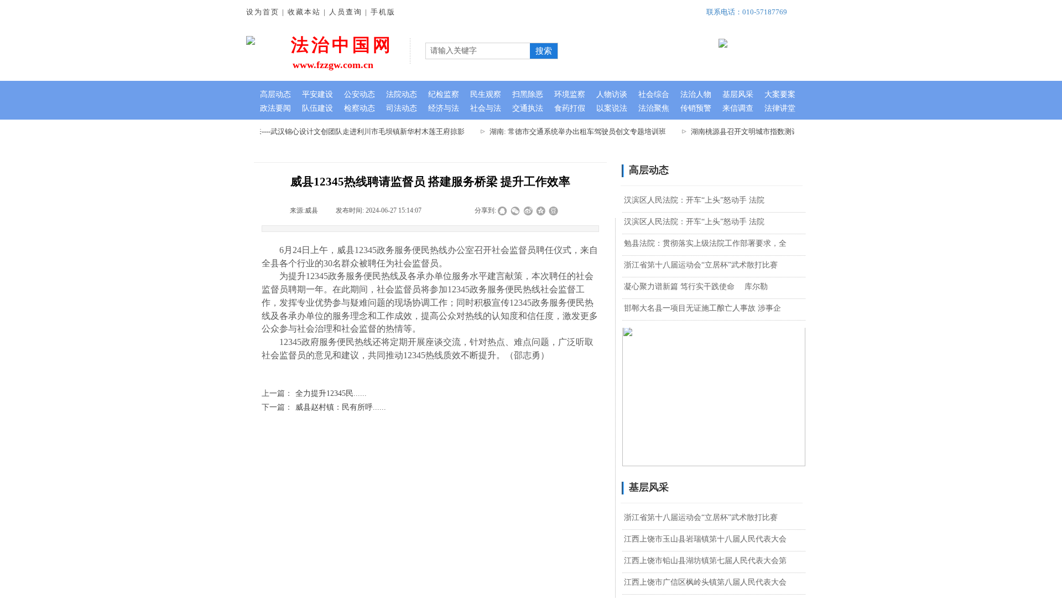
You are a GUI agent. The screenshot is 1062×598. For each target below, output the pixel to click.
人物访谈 (611, 94)
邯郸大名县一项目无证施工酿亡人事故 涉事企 (702, 308)
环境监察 (569, 94)
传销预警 (695, 108)
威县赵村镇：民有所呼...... (324, 407)
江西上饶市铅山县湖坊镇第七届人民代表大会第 (705, 560)
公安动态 (359, 94)
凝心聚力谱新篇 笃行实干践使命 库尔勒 (696, 286)
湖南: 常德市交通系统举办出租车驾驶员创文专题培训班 (572, 131)
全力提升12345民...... (314, 393)
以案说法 (611, 108)
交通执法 (527, 108)
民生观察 (485, 94)
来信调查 (737, 108)
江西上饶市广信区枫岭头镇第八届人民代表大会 (705, 582)
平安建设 (317, 94)
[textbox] (478, 51)
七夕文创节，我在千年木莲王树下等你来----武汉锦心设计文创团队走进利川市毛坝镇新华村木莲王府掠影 (293, 131)
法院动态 (401, 94)
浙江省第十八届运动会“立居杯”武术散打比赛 (701, 265)
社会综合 (653, 94)
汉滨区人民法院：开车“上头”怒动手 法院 (694, 200)
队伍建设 (317, 108)
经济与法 (443, 108)
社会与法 (485, 108)
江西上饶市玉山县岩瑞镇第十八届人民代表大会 (705, 539)
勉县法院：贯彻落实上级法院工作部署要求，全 (705, 243)
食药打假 (569, 108)
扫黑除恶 (527, 94)
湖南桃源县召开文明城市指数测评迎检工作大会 (760, 131)
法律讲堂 (779, 108)
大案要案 (779, 94)
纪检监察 (443, 94)
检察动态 (359, 108)
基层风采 (737, 94)
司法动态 (401, 108)
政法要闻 (275, 108)
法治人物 (695, 94)
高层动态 (275, 94)
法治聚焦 (653, 108)
